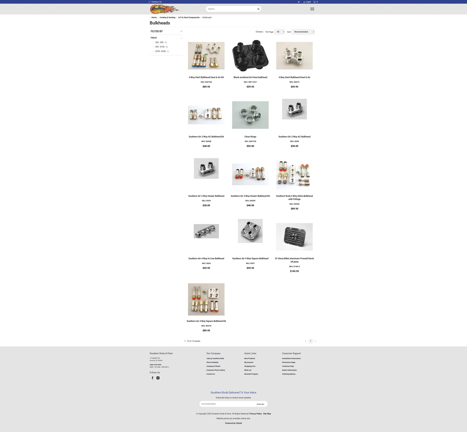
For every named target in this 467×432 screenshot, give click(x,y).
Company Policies (213, 366)
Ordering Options (288, 374)
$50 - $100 (161, 47)
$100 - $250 (162, 51)
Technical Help (288, 366)
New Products (249, 358)
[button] (155, 1)
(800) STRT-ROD (155, 365)
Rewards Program (251, 374)
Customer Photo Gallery (216, 370)
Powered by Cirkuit (233, 423)
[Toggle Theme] (299, 1)
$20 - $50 (161, 42)
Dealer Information (289, 370)
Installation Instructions (291, 358)
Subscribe (260, 404)
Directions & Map (288, 362)
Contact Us (211, 374)
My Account (248, 362)
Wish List (247, 370)
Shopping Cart (249, 366)
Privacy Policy (256, 414)
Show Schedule (212, 362)
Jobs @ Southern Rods (215, 358)
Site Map (267, 414)
